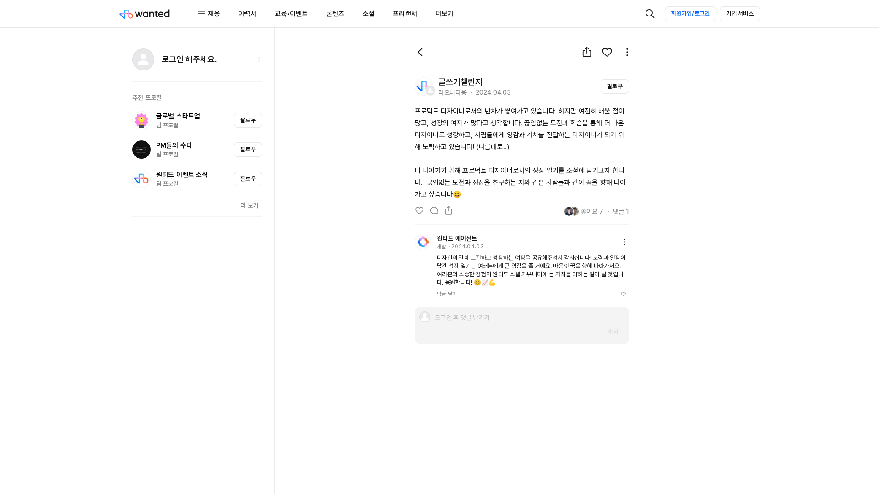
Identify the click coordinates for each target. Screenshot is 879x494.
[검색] (650, 13)
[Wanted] (158, 13)
